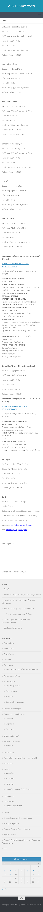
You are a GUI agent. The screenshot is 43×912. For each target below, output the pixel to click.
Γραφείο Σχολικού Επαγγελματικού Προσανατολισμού (16, 621)
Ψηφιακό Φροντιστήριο (14, 806)
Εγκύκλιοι (9, 718)
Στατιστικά (9, 729)
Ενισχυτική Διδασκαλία (12, 736)
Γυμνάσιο (7, 659)
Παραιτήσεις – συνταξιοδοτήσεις (18, 789)
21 (27, 878)
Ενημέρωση (10, 724)
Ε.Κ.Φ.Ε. (6, 589)
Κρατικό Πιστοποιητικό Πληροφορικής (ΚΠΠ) (20, 758)
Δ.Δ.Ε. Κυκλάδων (21, 6)
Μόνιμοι (7, 769)
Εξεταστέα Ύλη (11, 691)
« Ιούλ (4, 889)
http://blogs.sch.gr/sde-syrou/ (16, 530)
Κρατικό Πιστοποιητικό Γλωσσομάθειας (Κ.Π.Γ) (23, 669)
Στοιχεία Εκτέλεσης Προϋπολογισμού (18, 818)
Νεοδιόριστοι (9, 796)
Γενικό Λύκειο (9, 654)
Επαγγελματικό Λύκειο (12, 741)
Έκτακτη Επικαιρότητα (12, 709)
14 (27, 874)
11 (10, 874)
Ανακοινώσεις (9, 643)
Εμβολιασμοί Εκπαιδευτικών (14, 714)
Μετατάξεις (10, 784)
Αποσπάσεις (10, 773)
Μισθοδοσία (8, 763)
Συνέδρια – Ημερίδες (11, 823)
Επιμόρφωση (9, 752)
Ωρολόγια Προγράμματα (15, 702)
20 (21, 878)
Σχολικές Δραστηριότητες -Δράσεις (19, 614)
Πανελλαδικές (9, 801)
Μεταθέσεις (10, 778)
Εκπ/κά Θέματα (9, 681)
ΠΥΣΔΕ (6, 812)
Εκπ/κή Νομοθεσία (12, 686)
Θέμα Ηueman (36, 905)
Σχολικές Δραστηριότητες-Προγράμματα (19, 608)
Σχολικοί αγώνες (10, 834)
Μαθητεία (9, 696)
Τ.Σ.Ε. (6, 848)
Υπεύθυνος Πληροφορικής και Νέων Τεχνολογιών (22, 594)
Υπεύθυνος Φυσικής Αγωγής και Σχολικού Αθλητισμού (18, 601)
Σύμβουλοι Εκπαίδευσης (13, 628)
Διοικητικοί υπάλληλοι (12, 676)
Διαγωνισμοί (8, 665)
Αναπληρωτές (9, 648)
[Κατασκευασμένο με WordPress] (16, 904)
